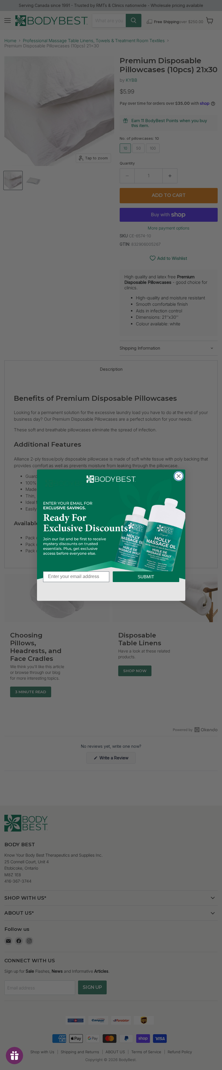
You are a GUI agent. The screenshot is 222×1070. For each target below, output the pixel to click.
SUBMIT (146, 576)
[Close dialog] (178, 476)
